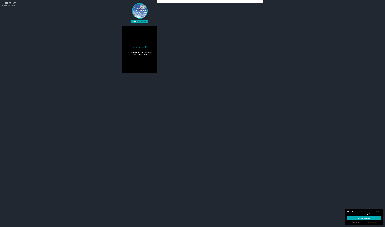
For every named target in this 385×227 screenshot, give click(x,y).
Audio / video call (140, 21)
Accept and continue (364, 218)
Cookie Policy (356, 222)
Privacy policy (372, 222)
